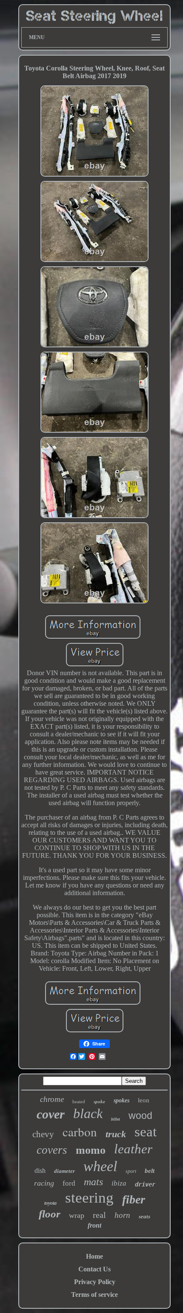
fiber (133, 1199)
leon (143, 1100)
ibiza (119, 1183)
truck (116, 1134)
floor (49, 1214)
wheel (100, 1166)
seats (144, 1216)
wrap (76, 1215)
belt (149, 1170)
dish (40, 1170)
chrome (52, 1099)
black (88, 1113)
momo (91, 1150)
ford (69, 1183)
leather (133, 1148)
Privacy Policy (94, 1281)
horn (122, 1215)
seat (145, 1131)
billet (115, 1119)
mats (93, 1181)
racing (44, 1183)
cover (51, 1114)
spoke (99, 1101)
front (94, 1225)
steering (89, 1197)
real (99, 1215)
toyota (50, 1203)
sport (131, 1171)
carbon (80, 1131)
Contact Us (94, 1269)
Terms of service (94, 1294)
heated (78, 1101)
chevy (43, 1134)
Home (94, 1256)
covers (52, 1150)
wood (140, 1115)
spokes (121, 1100)
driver (145, 1184)
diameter (64, 1171)
